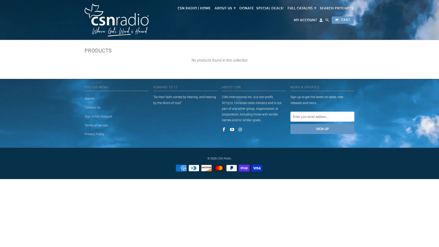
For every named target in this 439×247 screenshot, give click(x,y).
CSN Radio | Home (194, 8)
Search (89, 98)
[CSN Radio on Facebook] (224, 129)
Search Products (337, 8)
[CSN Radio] (117, 19)
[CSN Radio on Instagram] (240, 129)
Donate (246, 8)
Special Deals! (270, 8)
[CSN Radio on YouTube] (232, 129)
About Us (225, 7)
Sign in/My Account (98, 116)
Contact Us (92, 107)
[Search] (327, 21)
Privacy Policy (94, 134)
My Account (305, 20)
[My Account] (321, 21)
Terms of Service (96, 125)
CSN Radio (224, 158)
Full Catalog (302, 7)
